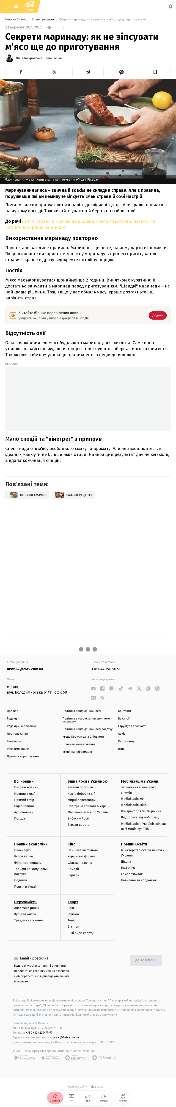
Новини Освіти (134, 844)
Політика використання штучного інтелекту (86, 720)
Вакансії (123, 718)
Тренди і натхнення (29, 921)
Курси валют (23, 857)
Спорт (73, 902)
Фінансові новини (28, 863)
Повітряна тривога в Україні (89, 806)
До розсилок (146, 960)
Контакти (124, 711)
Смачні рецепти (43, 19)
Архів (121, 733)
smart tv (76, 1058)
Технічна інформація (77, 751)
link (93, 688)
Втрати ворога (78, 825)
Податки (20, 880)
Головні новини (26, 787)
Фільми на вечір (80, 863)
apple (50, 1058)
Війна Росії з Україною (88, 781)
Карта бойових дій (82, 794)
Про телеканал (17, 733)
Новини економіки (30, 844)
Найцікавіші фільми (83, 850)
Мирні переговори (82, 800)
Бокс (71, 908)
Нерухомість (25, 902)
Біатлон (73, 927)
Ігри (121, 748)
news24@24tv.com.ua (25, 669)
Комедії (73, 869)
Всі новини (23, 781)
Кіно (72, 844)
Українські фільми (81, 857)
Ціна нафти (22, 850)
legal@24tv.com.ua (66, 1037)
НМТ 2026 (128, 868)
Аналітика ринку (26, 908)
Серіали (74, 875)
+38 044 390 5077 (105, 669)
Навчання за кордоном (138, 880)
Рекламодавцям (18, 748)
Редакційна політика (21, 726)
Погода (19, 819)
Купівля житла (25, 914)
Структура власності (132, 726)
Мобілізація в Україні (140, 781)
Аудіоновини (23, 812)
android (25, 1058)
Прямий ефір (24, 800)
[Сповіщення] (170, 6)
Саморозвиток (132, 874)
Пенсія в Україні (26, 887)
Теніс (71, 921)
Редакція (13, 718)
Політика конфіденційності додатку (88, 729)
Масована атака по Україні (88, 812)
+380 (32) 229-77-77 (39, 1033)
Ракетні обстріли (80, 787)
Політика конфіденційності (82, 711)
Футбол (73, 914)
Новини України (26, 794)
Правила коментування (79, 744)
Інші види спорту (80, 933)
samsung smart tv (103, 1058)
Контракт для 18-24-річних (141, 811)
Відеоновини (24, 806)
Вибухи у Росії (78, 819)
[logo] (29, 6)
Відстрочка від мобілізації (140, 818)
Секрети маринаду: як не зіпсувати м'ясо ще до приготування (102, 19)
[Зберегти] (155, 72)
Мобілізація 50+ (133, 799)
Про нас (12, 711)
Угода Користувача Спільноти (83, 736)
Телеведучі (14, 741)
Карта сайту (126, 741)
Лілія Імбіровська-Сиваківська (39, 58)
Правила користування (23, 756)
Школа (126, 862)
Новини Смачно (16, 19)
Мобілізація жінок (134, 805)
